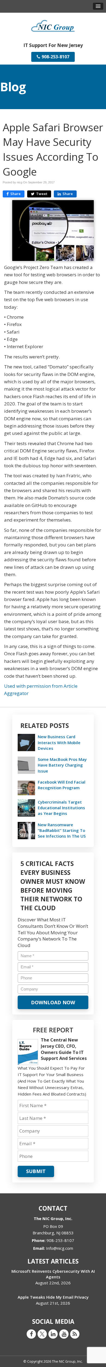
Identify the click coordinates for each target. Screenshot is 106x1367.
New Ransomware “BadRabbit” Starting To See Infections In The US (62, 830)
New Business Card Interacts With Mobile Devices (59, 742)
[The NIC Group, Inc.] (53, 25)
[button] (98, 6)
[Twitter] (42, 1334)
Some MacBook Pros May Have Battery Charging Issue (62, 765)
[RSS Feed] (74, 1334)
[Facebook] (31, 1334)
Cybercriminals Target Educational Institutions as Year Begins (61, 807)
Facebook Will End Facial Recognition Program (61, 784)
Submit (36, 1171)
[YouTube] (63, 1334)
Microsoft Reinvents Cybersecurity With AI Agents (53, 1273)
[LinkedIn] (53, 1334)
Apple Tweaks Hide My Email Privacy (53, 1297)
